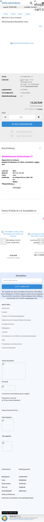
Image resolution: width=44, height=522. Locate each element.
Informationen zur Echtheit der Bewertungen (21, 519)
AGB (3, 340)
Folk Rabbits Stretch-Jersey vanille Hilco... (13, 241)
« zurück (13, 14)
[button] (5, 117)
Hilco (40, 26)
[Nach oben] (6, 518)
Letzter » (28, 14)
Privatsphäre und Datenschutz (12, 344)
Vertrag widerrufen (10, 513)
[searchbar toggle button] (31, 3)
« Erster (5, 14)
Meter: (4, 113)
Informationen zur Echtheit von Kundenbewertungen (19, 336)
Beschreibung (8, 148)
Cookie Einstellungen (9, 348)
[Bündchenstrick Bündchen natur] (22, 43)
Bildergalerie (6, 328)
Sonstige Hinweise (8, 324)
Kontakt (4, 312)
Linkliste (4, 332)
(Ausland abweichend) (31, 86)
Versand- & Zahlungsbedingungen (13, 316)
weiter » (20, 14)
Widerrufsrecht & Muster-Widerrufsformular (16, 320)
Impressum (5, 308)
